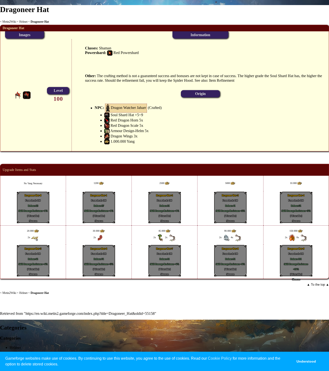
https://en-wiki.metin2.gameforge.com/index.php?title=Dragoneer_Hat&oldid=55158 (90, 313)
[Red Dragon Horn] (107, 120)
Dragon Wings (122, 136)
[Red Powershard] (109, 53)
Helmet (23, 21)
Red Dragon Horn (124, 120)
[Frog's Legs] (160, 237)
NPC (99, 108)
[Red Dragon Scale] (107, 125)
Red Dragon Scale (124, 125)
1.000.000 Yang (123, 141)
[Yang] (107, 141)
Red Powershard (126, 53)
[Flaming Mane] (292, 237)
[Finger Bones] (172, 237)
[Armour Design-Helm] (107, 131)
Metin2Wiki (9, 21)
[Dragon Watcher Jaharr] (108, 108)
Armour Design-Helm (127, 131)
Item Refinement (221, 80)
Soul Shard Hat (122, 115)
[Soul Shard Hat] (107, 115)
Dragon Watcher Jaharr (128, 108)
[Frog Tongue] (100, 237)
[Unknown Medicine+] (35, 237)
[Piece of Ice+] (226, 237)
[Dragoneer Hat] (27, 95)
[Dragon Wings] (107, 136)
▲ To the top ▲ (318, 284)
